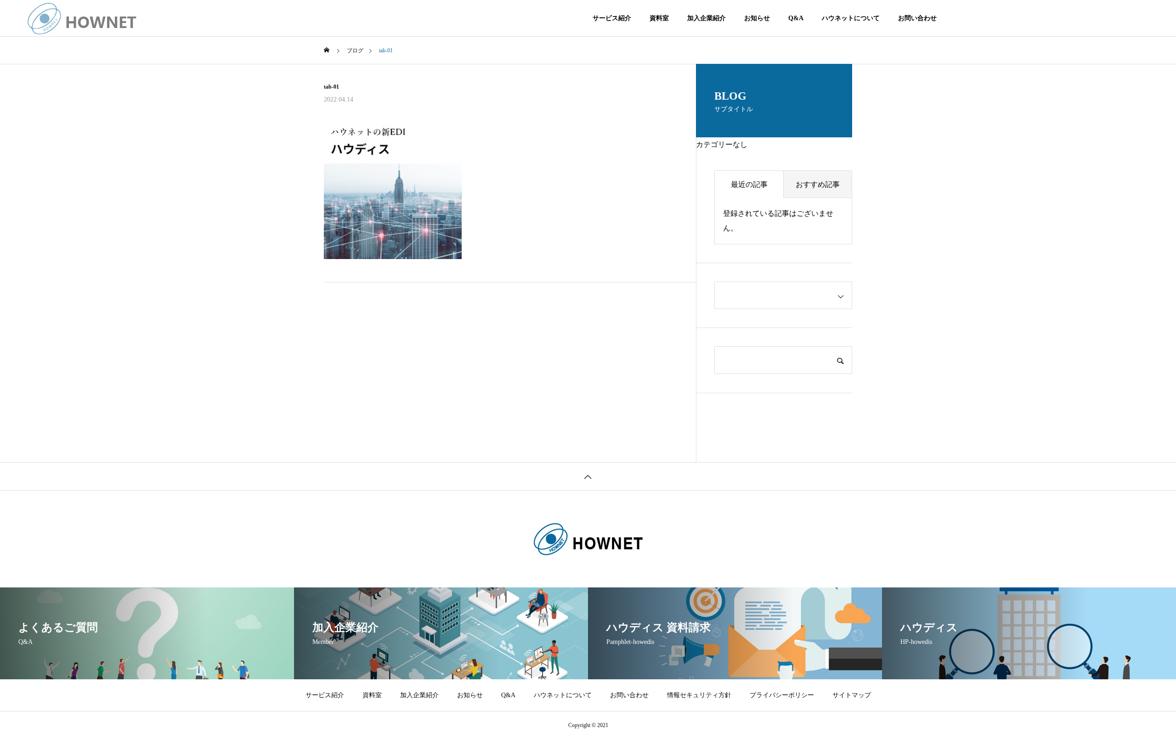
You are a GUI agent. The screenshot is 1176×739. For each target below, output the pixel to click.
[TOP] (588, 476)
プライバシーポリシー (782, 695)
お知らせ (757, 18)
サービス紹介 (612, 18)
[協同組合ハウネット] (82, 18)
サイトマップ (851, 695)
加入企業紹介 (706, 18)
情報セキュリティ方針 (699, 695)
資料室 (659, 18)
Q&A (795, 18)
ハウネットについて (851, 18)
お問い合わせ (917, 18)
